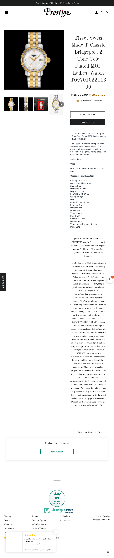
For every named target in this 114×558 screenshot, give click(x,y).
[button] (11, 104)
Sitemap (7, 516)
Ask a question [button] (57, 451)
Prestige (106, 516)
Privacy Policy (38, 532)
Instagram (66, 520)
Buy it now (88, 122)
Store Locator (10, 528)
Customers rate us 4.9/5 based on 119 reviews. (39, 537)
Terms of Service (39, 528)
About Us (8, 524)
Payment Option (39, 520)
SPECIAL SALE (10, 532)
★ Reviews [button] (3, 282)
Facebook (66, 516)
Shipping (78, 100)
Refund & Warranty (40, 524)
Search (7, 520)
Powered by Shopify (101, 519)
